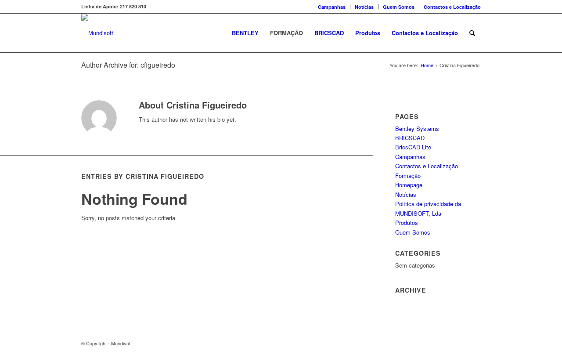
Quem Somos (398, 7)
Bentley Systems (417, 128)
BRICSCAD (410, 138)
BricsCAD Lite (413, 147)
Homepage (408, 185)
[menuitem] (331, 6)
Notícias (364, 7)
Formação (408, 175)
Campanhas (332, 7)
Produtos (406, 222)
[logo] (97, 33)
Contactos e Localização (452, 7)
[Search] (472, 33)
